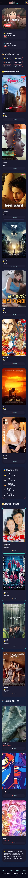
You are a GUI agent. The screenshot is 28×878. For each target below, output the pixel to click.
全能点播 (5, 36)
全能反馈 (24, 870)
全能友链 (17, 870)
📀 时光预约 (14, 550)
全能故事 (4, 870)
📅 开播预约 (14, 748)
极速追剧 (5, 46)
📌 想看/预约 (14, 119)
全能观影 (8, 25)
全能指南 (11, 870)
